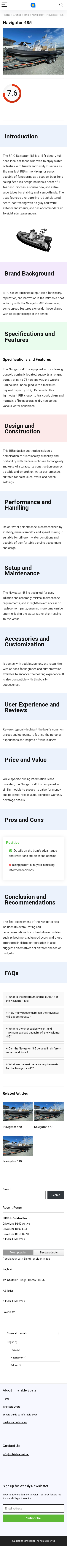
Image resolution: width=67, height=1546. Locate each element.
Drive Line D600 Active (16, 1223)
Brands (17, 14)
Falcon (14, 1365)
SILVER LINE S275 (14, 1239)
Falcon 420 (9, 1312)
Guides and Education (15, 1422)
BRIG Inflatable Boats (16, 1218)
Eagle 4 (7, 1269)
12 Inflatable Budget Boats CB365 (23, 1280)
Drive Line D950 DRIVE (16, 1234)
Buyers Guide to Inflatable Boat (20, 1414)
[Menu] (4, 5)
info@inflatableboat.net (16, 1454)
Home (6, 14)
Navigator (38, 14)
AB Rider (8, 1290)
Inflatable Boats (11, 1406)
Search (7, 1189)
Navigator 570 (43, 1127)
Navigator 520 (12, 1127)
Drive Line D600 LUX (15, 1229)
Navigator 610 (12, 1161)
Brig (26, 14)
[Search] (61, 5)
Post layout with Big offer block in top (26, 1258)
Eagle (14, 1349)
